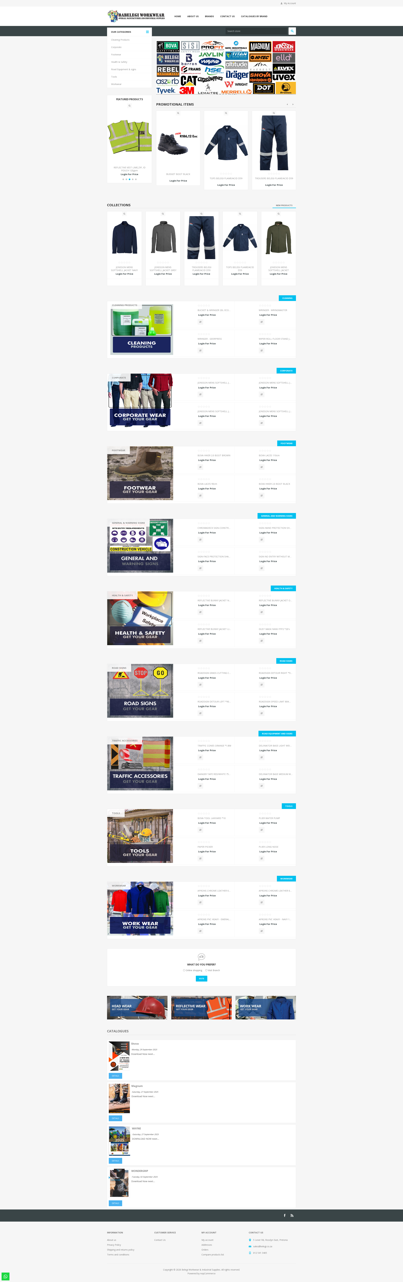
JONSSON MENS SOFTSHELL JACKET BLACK (275, 410)
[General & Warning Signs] (140, 545)
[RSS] (292, 1214)
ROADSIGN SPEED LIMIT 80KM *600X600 (275, 700)
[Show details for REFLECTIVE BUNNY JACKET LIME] (185, 634)
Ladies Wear (120, 927)
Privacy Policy (114, 1244)
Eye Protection (121, 637)
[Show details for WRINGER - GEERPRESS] (185, 343)
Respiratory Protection (125, 600)
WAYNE (136, 1127)
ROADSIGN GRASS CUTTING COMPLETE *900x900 (214, 672)
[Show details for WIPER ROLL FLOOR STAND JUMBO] (247, 343)
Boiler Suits (120, 900)
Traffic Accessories (125, 739)
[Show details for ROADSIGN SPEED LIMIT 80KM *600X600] (247, 706)
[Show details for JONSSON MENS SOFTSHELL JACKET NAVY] (124, 236)
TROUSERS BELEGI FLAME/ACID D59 (201, 268)
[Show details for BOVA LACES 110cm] (247, 460)
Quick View (178, 112)
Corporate (119, 376)
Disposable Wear (123, 909)
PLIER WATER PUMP (269, 817)
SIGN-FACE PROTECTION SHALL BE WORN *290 (214, 555)
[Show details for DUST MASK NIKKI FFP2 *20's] (247, 634)
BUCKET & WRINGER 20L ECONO (214, 309)
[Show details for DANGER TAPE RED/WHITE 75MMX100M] (185, 779)
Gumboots (119, 464)
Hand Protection (122, 605)
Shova (135, 1043)
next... (151, 1053)
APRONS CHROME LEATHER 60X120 (214, 889)
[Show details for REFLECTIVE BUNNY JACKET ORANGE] (247, 605)
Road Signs (119, 667)
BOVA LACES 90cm (207, 483)
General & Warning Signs (128, 522)
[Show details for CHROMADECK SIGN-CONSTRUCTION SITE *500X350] (185, 532)
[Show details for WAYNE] (119, 1154)
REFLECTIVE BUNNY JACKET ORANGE (275, 599)
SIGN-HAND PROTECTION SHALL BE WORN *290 (275, 527)
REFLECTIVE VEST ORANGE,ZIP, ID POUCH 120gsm (129, 169)
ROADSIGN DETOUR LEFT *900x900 (214, 700)
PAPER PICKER (205, 845)
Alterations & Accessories (127, 932)
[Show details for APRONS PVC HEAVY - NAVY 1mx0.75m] (247, 924)
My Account (290, 3)
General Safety (121, 632)
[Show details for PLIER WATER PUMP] (247, 823)
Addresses (207, 1244)
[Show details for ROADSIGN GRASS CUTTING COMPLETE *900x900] (185, 677)
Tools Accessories (123, 823)
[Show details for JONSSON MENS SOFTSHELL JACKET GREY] (163, 236)
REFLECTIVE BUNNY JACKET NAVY (214, 599)
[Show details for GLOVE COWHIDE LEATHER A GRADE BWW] (178, 142)
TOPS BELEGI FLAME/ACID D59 (274, 177)
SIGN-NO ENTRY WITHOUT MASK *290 (275, 555)
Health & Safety (122, 594)
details (115, 1075)
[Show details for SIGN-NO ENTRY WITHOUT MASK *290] (247, 561)
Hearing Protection (123, 641)
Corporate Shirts (122, 396)
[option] (178, 150)
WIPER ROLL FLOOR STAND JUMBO (275, 338)
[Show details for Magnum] (119, 1111)
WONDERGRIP (139, 1170)
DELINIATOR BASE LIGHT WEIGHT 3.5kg (275, 744)
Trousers (118, 392)
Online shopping (194, 969)
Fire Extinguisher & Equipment (129, 628)
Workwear (119, 884)
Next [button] (293, 104)
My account (207, 1239)
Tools (116, 812)
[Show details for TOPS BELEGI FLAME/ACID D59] (274, 142)
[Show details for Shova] (119, 1069)
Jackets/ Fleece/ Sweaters (127, 401)
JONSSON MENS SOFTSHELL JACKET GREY (163, 268)
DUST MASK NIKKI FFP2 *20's (274, 628)
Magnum (137, 1085)
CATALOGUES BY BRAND (254, 16)
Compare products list (213, 1253)
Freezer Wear (121, 918)
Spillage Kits (120, 646)
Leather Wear (121, 890)
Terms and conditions (118, 1253)
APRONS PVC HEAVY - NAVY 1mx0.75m (275, 918)
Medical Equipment (124, 618)
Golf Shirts (119, 387)
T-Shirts (118, 405)
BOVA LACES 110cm (269, 454)
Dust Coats (120, 913)
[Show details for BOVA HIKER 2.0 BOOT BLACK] (247, 488)
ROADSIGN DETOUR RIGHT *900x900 (275, 672)
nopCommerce (208, 1272)
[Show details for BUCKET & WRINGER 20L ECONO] (185, 315)
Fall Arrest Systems (124, 623)
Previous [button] (287, 104)
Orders (205, 1248)
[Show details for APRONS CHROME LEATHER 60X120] (185, 895)
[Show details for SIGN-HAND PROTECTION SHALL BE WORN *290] (247, 532)
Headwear (119, 383)
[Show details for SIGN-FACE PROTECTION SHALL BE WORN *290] (185, 561)
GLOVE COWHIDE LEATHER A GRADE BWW (178, 175)
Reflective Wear (122, 609)
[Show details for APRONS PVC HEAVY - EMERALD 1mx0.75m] (185, 924)
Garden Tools (121, 818)
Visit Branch (214, 969)
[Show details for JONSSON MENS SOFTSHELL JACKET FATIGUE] (278, 236)
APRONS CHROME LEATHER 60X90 (275, 889)
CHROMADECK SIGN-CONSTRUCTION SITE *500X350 (214, 527)
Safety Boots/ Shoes (124, 460)
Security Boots (121, 469)
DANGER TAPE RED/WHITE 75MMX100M (214, 773)
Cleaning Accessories (125, 315)
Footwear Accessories (125, 455)
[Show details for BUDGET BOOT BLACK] (226, 142)
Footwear (118, 449)
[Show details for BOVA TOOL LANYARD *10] (185, 823)
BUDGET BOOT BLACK (226, 173)
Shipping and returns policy (120, 1248)
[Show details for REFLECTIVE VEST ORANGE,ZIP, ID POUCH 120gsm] (129, 136)
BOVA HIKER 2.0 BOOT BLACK (274, 483)
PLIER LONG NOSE (268, 845)
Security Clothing (122, 922)
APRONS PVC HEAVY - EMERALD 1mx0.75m (214, 918)
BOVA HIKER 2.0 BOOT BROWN (214, 454)
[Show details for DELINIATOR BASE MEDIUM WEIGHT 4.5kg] (247, 779)
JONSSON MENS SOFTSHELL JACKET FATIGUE (278, 269)
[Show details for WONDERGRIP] (119, 1196)
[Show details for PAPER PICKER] (185, 851)
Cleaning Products (124, 304)
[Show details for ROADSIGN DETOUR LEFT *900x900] (185, 706)
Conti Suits (119, 904)
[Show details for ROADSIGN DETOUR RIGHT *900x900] (247, 677)
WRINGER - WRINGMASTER (273, 309)
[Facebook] (284, 1214)
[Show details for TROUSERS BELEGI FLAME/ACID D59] (201, 236)
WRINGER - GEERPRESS (210, 338)
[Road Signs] (140, 690)
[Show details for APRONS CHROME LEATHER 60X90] (247, 895)
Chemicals (119, 310)
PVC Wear (119, 895)
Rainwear (119, 936)
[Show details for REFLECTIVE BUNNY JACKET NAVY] (185, 605)
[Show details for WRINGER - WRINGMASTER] (247, 315)
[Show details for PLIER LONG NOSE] (247, 851)
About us (111, 1239)
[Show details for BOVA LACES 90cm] (185, 488)
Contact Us (160, 1239)
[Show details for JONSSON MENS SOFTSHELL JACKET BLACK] (247, 416)
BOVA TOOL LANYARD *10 (212, 817)
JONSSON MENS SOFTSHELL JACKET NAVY (124, 268)
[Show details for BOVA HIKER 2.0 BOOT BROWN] (185, 460)
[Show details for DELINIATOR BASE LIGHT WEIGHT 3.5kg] (247, 750)
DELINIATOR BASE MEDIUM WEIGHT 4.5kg (275, 773)
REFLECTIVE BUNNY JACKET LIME (214, 628)
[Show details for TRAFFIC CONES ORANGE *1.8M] (185, 750)
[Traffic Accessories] (140, 763)
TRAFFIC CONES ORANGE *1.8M (214, 744)
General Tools (121, 827)
